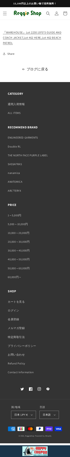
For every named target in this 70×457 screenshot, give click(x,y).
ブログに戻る (37, 69)
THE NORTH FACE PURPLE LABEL (28, 155)
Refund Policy (16, 363)
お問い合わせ (16, 354)
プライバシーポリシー (22, 346)
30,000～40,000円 (19, 250)
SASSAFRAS (15, 164)
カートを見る (16, 301)
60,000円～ (15, 277)
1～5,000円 (14, 215)
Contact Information (21, 372)
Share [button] (11, 53)
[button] (5, 13)
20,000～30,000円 (19, 241)
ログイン (13, 310)
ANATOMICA (15, 181)
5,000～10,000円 (18, 224)
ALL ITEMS (14, 113)
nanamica (14, 173)
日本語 (47, 414)
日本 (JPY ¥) (21, 414)
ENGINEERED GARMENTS (23, 137)
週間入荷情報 (16, 104)
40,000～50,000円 (19, 259)
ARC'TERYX (14, 190)
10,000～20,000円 (18, 233)
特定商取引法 (16, 337)
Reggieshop (29, 436)
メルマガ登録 (16, 328)
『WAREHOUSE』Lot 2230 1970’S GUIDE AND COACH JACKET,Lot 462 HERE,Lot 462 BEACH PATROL (32, 37)
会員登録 (13, 319)
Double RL (14, 146)
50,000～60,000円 (19, 268)
